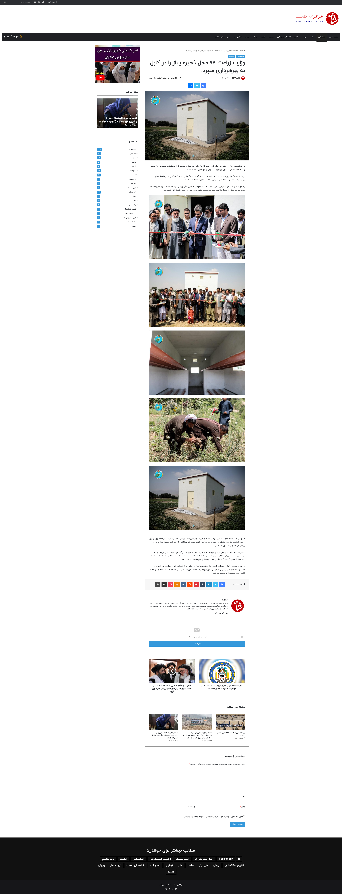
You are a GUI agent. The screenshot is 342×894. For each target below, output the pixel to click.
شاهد (296, 37)
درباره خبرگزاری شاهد (222, 37)
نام (243, 796)
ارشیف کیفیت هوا (129, 222)
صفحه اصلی (333, 37)
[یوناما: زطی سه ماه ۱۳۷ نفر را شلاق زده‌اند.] (230, 722)
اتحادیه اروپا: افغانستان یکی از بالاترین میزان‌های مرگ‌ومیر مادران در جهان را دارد (164, 735)
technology (132, 179)
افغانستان (321, 37)
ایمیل (242, 806)
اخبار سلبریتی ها (130, 217)
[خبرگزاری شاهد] (316, 18)
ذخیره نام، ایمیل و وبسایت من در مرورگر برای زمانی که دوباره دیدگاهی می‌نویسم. (213, 816)
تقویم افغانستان (130, 209)
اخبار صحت (132, 187)
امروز (305, 37)
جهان (313, 37)
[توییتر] (219, 613)
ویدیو (247, 37)
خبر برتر (133, 153)
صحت (271, 37)
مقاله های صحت (130, 213)
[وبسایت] (226, 613)
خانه (241, 50)
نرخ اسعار (133, 205)
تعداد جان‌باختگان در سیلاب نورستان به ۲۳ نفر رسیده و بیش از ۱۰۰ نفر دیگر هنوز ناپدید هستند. (197, 735)
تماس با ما (237, 37)
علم (135, 200)
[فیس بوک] (222, 613)
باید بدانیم (132, 192)
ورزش (255, 37)
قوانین (134, 183)
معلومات (133, 170)
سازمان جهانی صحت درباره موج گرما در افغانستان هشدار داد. (117, 123)
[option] (116, 113)
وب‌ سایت (191, 806)
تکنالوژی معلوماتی (284, 37)
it (136, 175)
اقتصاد (263, 37)
